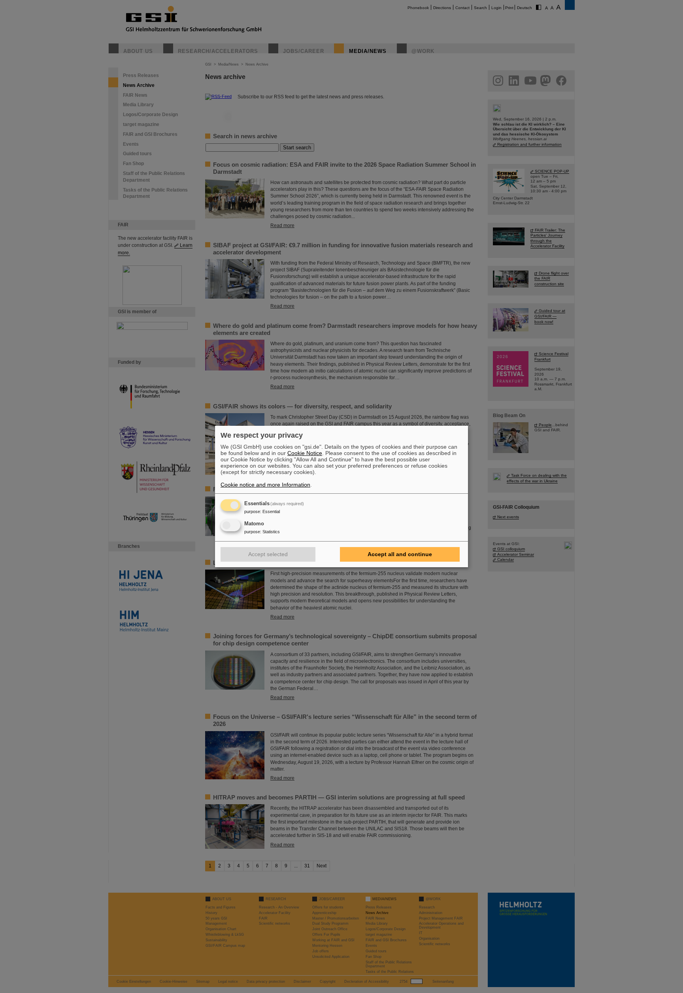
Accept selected (268, 554)
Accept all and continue (400, 554)
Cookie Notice (304, 453)
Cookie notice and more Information (265, 484)
